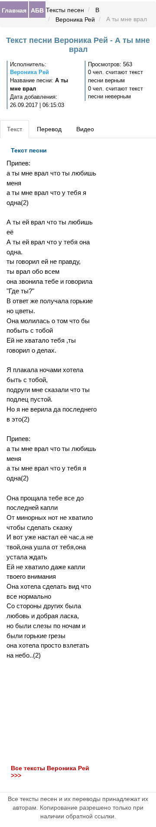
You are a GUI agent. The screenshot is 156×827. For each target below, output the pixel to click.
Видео (85, 129)
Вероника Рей (75, 19)
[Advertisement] (52, 712)
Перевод (49, 129)
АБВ (37, 10)
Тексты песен (65, 9)
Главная (14, 10)
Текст (14, 129)
